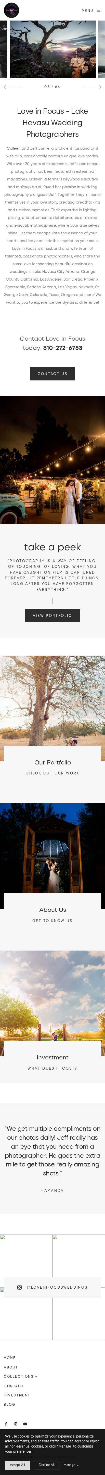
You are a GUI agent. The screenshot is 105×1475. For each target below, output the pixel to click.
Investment (17, 1395)
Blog (9, 1404)
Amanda (52, 1190)
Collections (19, 1376)
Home (10, 1358)
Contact (14, 1386)
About (11, 1367)
